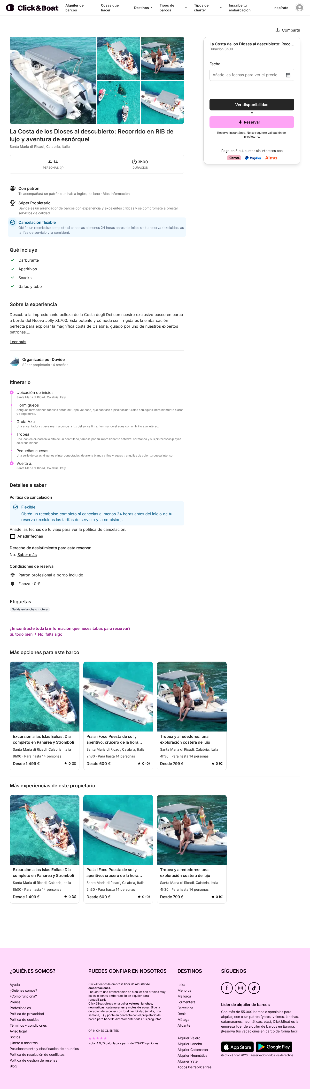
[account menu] (299, 7)
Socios (15, 1037)
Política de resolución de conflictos (37, 1054)
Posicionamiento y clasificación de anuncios (44, 1049)
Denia (182, 1014)
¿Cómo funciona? (23, 996)
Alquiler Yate (188, 1061)
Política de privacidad (27, 1014)
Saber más (27, 554)
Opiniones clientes (103, 1030)
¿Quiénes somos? (23, 990)
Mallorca (184, 996)
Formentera (186, 1002)
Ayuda (15, 984)
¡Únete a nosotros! (24, 1043)
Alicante (184, 1025)
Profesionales (20, 1008)
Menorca (185, 990)
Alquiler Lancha (190, 1044)
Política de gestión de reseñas (33, 1060)
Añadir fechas (30, 536)
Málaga (183, 1019)
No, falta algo (50, 634)
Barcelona (185, 1008)
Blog (13, 1066)
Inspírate (280, 8)
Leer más (18, 341)
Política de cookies (24, 1019)
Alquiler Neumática (193, 1055)
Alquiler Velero (189, 1038)
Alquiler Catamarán (193, 1049)
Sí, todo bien (21, 634)
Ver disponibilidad (252, 104)
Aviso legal (18, 1031)
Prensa (15, 1002)
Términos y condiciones (28, 1025)
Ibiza (181, 984)
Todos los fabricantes (194, 1067)
